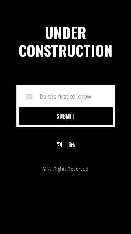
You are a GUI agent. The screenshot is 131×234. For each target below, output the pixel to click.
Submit (65, 116)
